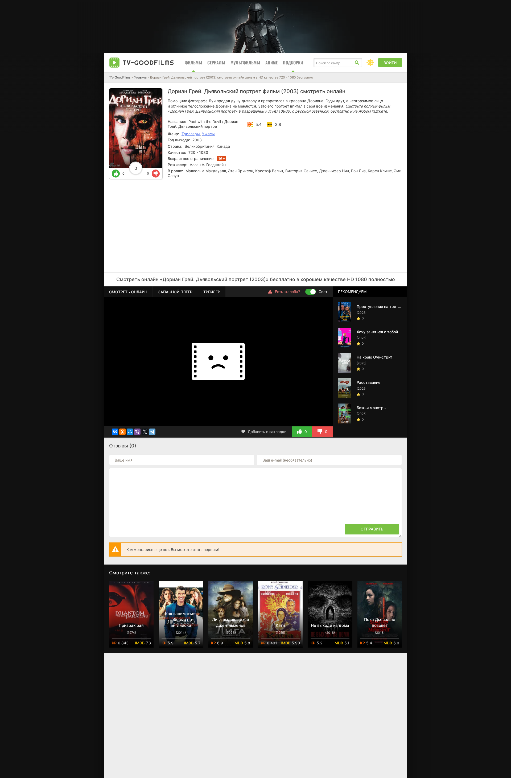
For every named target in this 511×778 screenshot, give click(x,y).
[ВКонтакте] (115, 432)
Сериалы (216, 62)
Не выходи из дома (330, 625)
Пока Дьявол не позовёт (379, 622)
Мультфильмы (245, 62)
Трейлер (211, 292)
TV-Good (148, 63)
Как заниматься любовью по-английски (181, 619)
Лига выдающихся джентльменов (230, 622)
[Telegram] (152, 432)
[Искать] (357, 62)
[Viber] (137, 432)
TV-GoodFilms (119, 77)
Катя (280, 625)
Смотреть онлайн (128, 292)
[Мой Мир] (130, 432)
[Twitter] (145, 432)
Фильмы (193, 62)
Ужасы (208, 133)
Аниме (271, 62)
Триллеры (191, 133)
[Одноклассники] (122, 432)
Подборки (293, 62)
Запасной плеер (175, 292)
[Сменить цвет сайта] (370, 62)
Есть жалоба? (287, 291)
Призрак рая (131, 625)
